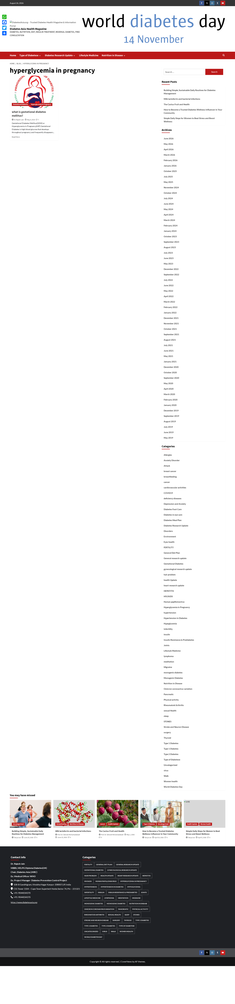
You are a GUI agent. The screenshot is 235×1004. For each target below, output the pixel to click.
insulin (167, 634)
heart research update (174, 585)
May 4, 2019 (31, 120)
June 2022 (169, 285)
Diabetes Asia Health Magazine (28, 29)
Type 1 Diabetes (171, 743)
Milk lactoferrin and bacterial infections (182, 99)
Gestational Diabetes (20, 104)
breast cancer (170, 471)
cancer (167, 482)
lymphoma (169, 656)
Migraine (168, 667)
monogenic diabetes (173, 672)
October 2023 (170, 236)
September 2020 (171, 378)
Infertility (168, 629)
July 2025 (168, 176)
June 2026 (169, 138)
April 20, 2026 (159, 837)
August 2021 (170, 340)
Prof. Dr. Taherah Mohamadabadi (69, 835)
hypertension (170, 612)
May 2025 (168, 182)
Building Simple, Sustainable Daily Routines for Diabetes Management (190, 92)
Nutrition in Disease (112, 55)
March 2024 (169, 220)
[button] (223, 55)
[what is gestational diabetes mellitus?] (34, 92)
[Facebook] (4, 22)
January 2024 (170, 231)
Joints (166, 645)
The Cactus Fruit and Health (177, 104)
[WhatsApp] (4, 17)
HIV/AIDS (168, 596)
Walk (166, 776)
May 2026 (168, 144)
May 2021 (168, 356)
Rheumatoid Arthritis (174, 705)
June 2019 (169, 432)
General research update (175, 558)
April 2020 (169, 389)
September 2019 (171, 416)
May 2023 (168, 263)
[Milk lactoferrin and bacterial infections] (74, 814)
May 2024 (168, 209)
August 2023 (170, 247)
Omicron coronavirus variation (178, 689)
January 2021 (170, 361)
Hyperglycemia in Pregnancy (41, 104)
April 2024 (169, 214)
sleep (166, 716)
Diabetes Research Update (59, 55)
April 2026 (169, 149)
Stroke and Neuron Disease (176, 727)
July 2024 (168, 198)
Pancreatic (169, 694)
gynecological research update (178, 569)
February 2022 (170, 307)
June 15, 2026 (62, 837)
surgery (167, 732)
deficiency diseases (172, 498)
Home (13, 55)
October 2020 (170, 372)
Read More (16, 137)
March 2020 (169, 394)
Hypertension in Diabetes (175, 618)
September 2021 (171, 334)
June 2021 (169, 350)
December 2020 (171, 367)
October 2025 (170, 171)
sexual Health (170, 710)
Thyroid (167, 738)
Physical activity (171, 699)
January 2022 (170, 312)
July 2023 (168, 253)
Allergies (168, 455)
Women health (171, 781)
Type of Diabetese (28, 55)
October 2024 (170, 193)
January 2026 (170, 165)
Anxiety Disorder (172, 460)
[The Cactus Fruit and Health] (117, 814)
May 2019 (168, 438)
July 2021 (168, 345)
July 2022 (168, 280)
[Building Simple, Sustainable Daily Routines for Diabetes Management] (30, 814)
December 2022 (171, 269)
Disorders (168, 531)
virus (166, 770)
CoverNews (126, 961)
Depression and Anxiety (175, 504)
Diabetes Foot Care (173, 509)
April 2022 (169, 296)
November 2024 (171, 187)
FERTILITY (169, 547)
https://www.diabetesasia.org (24, 902)
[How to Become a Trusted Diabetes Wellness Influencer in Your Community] (161, 814)
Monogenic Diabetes (173, 678)
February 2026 (170, 160)
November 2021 (171, 323)
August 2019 (170, 421)
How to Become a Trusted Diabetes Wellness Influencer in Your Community (193, 111)
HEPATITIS (169, 591)
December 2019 (171, 410)
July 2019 (168, 427)
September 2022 (171, 274)
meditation (169, 661)
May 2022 (168, 291)
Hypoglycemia (170, 623)
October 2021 (170, 329)
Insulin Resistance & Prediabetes (179, 640)
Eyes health (169, 542)
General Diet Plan (172, 553)
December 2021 (171, 318)
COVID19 (168, 493)
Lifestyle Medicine (88, 55)
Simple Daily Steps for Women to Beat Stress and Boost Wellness (189, 120)
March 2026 (169, 155)
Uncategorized (170, 765)
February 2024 (170, 225)
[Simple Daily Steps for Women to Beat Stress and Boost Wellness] (204, 814)
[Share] (4, 33)
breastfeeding (170, 476)
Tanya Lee (17, 837)
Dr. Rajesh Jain (19, 120)
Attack (167, 466)
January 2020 (170, 405)
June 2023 (169, 258)
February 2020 (170, 399)
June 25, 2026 (28, 837)
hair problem (170, 574)
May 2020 (168, 383)
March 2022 (169, 301)
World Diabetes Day (173, 787)
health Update (170, 580)
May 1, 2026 (130, 835)
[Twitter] (4, 27)
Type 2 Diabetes (171, 754)
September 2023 (171, 242)
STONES (167, 721)
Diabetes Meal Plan (173, 520)
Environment (170, 536)
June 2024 (169, 204)
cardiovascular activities (175, 487)
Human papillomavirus (174, 602)
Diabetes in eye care (173, 514)
